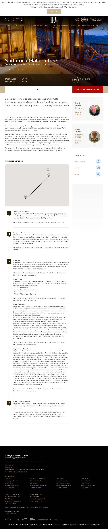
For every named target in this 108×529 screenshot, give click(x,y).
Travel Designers (37, 25)
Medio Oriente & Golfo (51, 525)
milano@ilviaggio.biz (11, 485)
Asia (39, 525)
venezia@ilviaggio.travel (37, 499)
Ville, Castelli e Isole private (65, 25)
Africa (7, 81)
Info (39, 89)
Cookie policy (30, 507)
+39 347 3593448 (36, 501)
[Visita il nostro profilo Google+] (21, 21)
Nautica (78, 25)
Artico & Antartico (77, 525)
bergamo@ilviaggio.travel (13, 501)
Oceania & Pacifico (93, 525)
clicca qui (40, 4)
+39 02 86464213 (11, 472)
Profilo (77, 114)
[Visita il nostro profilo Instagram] (17, 21)
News (6, 507)
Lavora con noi (94, 25)
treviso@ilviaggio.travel (88, 485)
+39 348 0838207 (62, 487)
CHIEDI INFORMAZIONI (87, 89)
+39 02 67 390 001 (17, 19)
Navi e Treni (85, 25)
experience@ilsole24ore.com (38, 485)
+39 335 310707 (86, 487)
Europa (64, 525)
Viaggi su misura (25, 25)
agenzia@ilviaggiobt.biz (36, 469)
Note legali (38, 507)
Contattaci (54, 28)
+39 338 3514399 (11, 503)
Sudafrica (13, 81)
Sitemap (45, 507)
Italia (10, 525)
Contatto (78, 112)
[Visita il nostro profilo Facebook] (13, 21)
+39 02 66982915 (36, 487)
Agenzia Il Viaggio (12, 25)
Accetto (54, 12)
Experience (47, 25)
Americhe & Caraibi (28, 525)
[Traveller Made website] (12, 512)
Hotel (53, 25)
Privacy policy (21, 507)
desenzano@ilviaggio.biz (63, 485)
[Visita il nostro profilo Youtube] (19, 21)
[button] (48, 170)
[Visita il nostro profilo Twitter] (15, 21)
